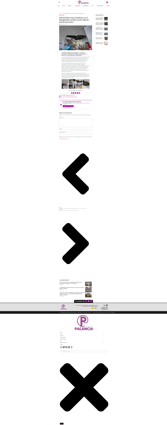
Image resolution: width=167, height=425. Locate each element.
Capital (63, 5)
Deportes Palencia (100, 5)
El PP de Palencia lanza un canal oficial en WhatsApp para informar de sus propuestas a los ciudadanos (71, 283)
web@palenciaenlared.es (105, 307)
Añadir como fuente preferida (68, 106)
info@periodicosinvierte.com (104, 308)
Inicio (58, 5)
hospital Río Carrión (73, 90)
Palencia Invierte (86, 5)
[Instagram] (69, 347)
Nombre (60, 128)
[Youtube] (71, 347)
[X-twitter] (107, 305)
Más (92, 5)
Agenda (108, 5)
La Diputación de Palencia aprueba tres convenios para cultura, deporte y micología (72, 288)
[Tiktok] (66, 347)
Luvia (76, 90)
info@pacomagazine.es (105, 309)
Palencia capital (62, 13)
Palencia (79, 90)
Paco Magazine (77, 5)
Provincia (69, 5)
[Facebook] (104, 305)
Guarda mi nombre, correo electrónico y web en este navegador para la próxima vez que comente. (75, 136)
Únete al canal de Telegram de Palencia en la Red (69, 96)
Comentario (61, 117)
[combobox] (84, 351)
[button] (72, 93)
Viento (81, 90)
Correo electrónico (62, 132)
